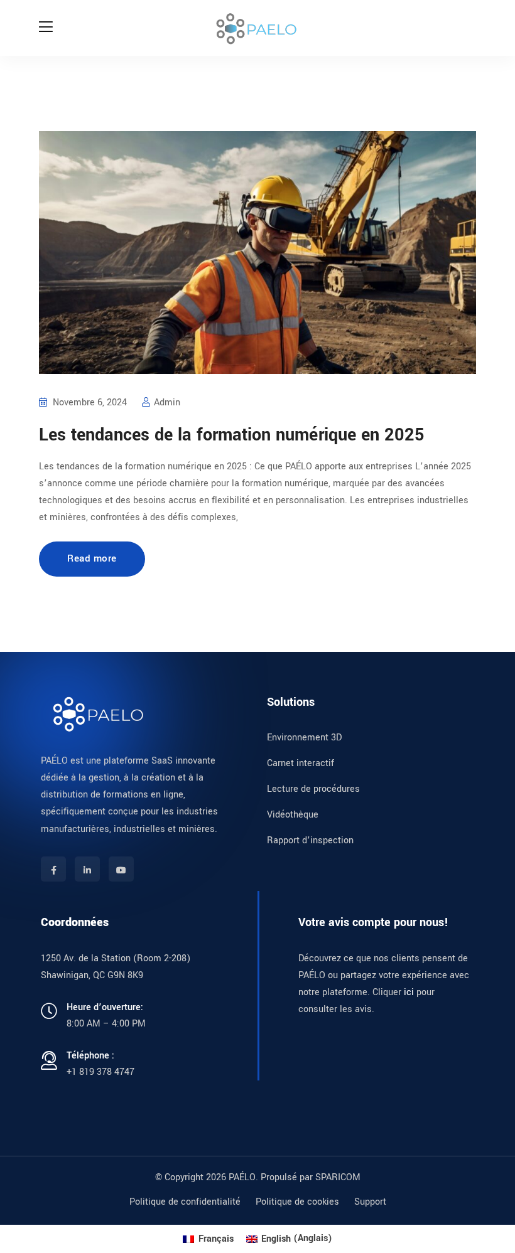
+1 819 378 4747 (100, 1072)
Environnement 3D (304, 737)
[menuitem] (207, 1238)
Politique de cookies (297, 1201)
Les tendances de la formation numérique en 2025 (232, 435)
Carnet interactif (300, 763)
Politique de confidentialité (185, 1201)
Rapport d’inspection (310, 840)
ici (409, 992)
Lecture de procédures (313, 789)
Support (370, 1201)
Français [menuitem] (216, 1238)
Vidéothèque (292, 814)
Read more (92, 558)
